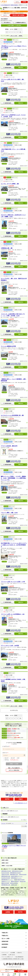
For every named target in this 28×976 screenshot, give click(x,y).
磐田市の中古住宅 (15, 881)
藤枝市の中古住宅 (5, 883)
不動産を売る (5, 935)
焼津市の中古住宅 (14, 883)
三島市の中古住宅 (22, 874)
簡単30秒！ (18, 15)
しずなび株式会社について (20, 803)
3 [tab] (14, 853)
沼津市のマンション (5, 881)
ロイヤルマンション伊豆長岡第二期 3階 (12, 415)
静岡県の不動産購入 (14, 5)
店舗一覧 (19, 952)
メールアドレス (5, 746)
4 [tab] (16, 853)
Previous (2, 840)
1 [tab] (10, 853)
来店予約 (7, 799)
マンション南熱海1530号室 (8, 346)
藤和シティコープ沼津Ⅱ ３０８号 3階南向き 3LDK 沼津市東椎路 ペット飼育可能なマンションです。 (13, 478)
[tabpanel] (14, 843)
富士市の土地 (22, 881)
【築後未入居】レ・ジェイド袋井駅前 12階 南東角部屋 (14, 379)
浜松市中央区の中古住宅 (19, 879)
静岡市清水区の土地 (5, 876)
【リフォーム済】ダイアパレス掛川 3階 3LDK (13, 80)
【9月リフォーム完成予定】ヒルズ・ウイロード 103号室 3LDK (13, 115)
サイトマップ (5, 952)
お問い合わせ (12, 954)
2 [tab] (12, 853)
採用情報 (4, 954)
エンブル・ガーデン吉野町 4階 (10, 183)
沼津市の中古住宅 (5, 874)
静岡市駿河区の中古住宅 (15, 872)
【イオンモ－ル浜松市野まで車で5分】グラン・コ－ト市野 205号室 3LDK (13, 314)
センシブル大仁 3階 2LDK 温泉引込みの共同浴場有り (14, 279)
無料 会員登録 (21, 971)
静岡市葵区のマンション (16, 877)
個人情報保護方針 (19, 956)
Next (26, 840)
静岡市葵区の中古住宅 (6, 871)
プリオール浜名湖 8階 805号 (9, 446)
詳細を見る (20, 67)
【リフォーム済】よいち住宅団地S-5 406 (12, 614)
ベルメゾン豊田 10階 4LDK (9, 512)
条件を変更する (7, 22)
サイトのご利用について (8, 956)
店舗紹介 (21, 799)
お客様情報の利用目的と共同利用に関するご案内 (13, 958)
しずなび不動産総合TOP (5, 5)
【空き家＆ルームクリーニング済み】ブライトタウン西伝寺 (14, 46)
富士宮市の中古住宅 (5, 877)
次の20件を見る (14, 710)
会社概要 (13, 952)
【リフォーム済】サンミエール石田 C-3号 (13, 581)
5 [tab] (18, 853)
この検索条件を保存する (20, 22)
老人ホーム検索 (5, 938)
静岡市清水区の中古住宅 (17, 871)
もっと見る (25, 826)
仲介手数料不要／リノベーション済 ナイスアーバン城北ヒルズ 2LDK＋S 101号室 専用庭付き (14, 545)
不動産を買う (5, 932)
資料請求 (20, 35)
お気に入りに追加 (13, 35)
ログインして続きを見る (14, 770)
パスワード (4, 752)
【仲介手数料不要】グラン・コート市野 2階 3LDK (13, 150)
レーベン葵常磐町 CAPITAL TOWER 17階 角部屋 (13, 680)
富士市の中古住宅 (5, 872)
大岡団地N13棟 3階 (6, 248)
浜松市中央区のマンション (16, 876)
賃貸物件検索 (5, 941)
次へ (21, 32)
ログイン (17, 1)
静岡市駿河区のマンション (7, 879)
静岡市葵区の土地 (14, 874)
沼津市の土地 (14, 884)
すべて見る (23, 819)
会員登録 (24, 1)
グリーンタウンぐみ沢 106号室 (10, 645)
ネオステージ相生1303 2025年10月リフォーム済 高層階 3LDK (13, 215)
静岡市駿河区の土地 (5, 884)
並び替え (12, 29)
